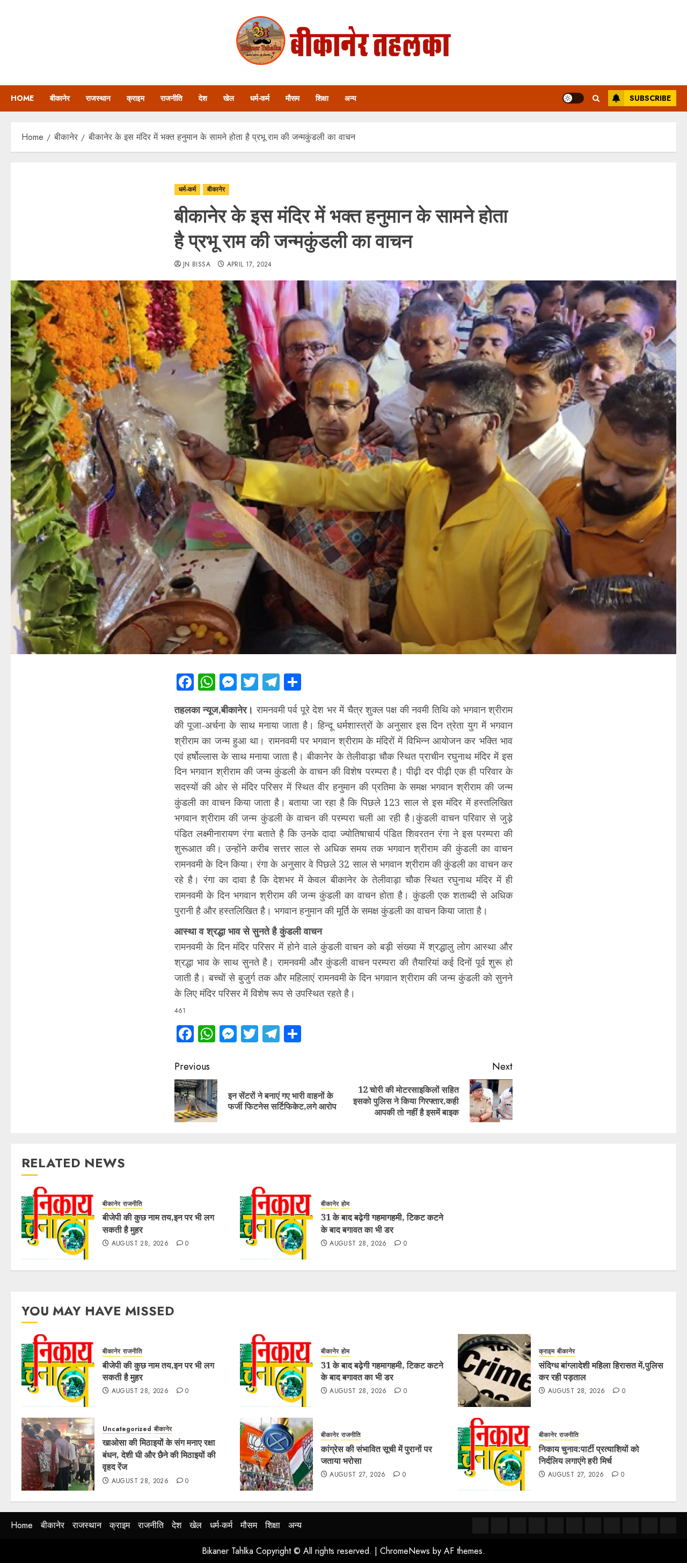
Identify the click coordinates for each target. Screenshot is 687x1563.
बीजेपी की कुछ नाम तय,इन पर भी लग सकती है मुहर (158, 1371)
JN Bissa (196, 265)
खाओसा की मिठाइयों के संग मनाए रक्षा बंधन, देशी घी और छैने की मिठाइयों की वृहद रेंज (159, 1454)
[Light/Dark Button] (573, 98)
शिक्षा (322, 98)
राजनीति (171, 98)
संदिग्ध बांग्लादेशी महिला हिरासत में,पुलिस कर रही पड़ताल (601, 1371)
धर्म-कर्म (259, 98)
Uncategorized (127, 1429)
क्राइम (135, 98)
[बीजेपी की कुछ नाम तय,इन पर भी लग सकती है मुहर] (57, 1223)
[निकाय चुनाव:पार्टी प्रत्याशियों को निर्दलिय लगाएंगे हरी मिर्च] (494, 1454)
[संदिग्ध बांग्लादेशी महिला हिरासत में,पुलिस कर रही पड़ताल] (494, 1370)
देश (203, 98)
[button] (596, 98)
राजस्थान (98, 98)
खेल (228, 98)
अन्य (350, 98)
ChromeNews (405, 1551)
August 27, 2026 (357, 1475)
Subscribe (650, 98)
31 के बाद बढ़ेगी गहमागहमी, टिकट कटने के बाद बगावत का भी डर (382, 1223)
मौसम (292, 98)
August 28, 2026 (140, 1244)
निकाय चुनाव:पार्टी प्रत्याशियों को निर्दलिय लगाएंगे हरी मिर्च (589, 1454)
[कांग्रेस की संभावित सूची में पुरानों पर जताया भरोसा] (276, 1454)
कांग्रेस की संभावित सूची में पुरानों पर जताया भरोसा (376, 1454)
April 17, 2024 (249, 265)
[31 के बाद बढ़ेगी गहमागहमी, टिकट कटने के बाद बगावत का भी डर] (276, 1223)
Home (22, 98)
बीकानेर (60, 98)
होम (345, 1204)
